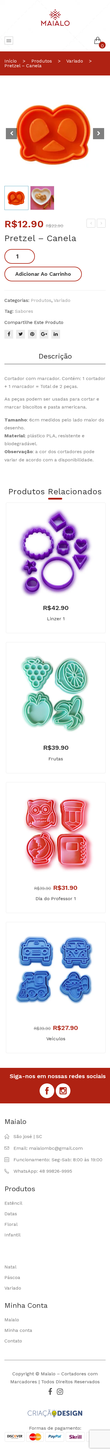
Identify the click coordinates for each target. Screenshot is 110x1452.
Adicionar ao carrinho (43, 274)
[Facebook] (8, 334)
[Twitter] (20, 334)
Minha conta (18, 1330)
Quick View (64, 583)
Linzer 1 (56, 618)
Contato (13, 1341)
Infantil (12, 1235)
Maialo (11, 1319)
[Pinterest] (32, 334)
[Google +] (44, 334)
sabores (24, 311)
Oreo (91, 224)
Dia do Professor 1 (55, 898)
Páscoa (12, 1277)
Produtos (41, 61)
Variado (74, 61)
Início (10, 61)
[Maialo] (55, 17)
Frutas (55, 759)
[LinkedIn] (55, 334)
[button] (98, 133)
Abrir (8, 40)
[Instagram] (60, 1391)
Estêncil (13, 1203)
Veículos (55, 1038)
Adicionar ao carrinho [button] (47, 583)
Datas (10, 1213)
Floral (11, 1224)
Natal (10, 1267)
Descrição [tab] (55, 356)
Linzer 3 (102, 224)
